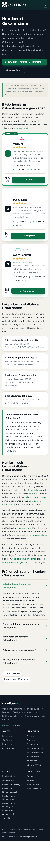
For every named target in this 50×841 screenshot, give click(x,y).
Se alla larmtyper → (35, 765)
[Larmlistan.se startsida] (14, 4)
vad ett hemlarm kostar (24, 558)
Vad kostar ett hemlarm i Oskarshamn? (16, 638)
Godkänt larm (8, 780)
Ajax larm (31, 736)
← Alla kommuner (12, 674)
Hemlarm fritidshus (35, 748)
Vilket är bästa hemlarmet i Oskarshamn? (17, 586)
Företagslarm (32, 744)
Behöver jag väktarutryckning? (19, 650)
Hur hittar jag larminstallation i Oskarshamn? (19, 661)
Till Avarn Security (28, 291)
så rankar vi (22, 128)
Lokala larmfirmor (13, 70)
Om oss (30, 776)
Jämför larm (7, 740)
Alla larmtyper (8, 748)
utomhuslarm (40, 535)
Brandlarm (31, 740)
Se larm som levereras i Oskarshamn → (24, 62)
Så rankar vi (32, 780)
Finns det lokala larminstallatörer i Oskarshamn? (21, 626)
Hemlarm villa (33, 756)
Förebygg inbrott (9, 776)
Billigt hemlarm (8, 744)
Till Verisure (28, 179)
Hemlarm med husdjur (12, 784)
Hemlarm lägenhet (35, 752)
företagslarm (25, 528)
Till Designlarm (27, 235)
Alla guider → (8, 818)
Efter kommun (33, 784)
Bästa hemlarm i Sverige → (16, 679)
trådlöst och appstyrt (36, 497)
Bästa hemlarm (8, 736)
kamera (33, 493)
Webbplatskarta (34, 788)
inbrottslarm (34, 490)
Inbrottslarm (32, 760)
